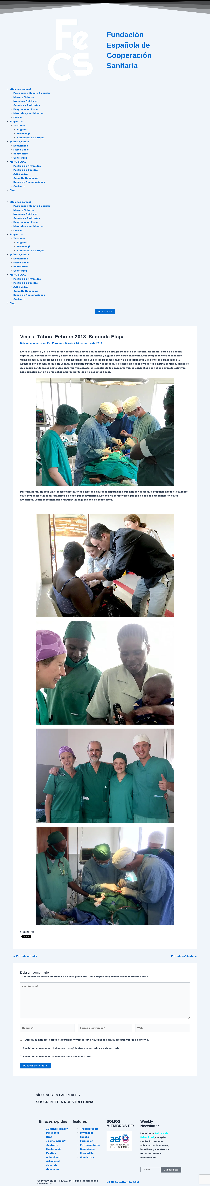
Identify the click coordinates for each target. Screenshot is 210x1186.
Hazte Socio (21, 149)
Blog (12, 190)
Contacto (19, 117)
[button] (105, 198)
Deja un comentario (32, 343)
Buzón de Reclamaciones (29, 182)
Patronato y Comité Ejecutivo (31, 92)
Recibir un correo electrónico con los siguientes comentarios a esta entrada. (71, 1048)
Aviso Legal (20, 173)
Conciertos (20, 157)
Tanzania (19, 125)
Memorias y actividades (28, 113)
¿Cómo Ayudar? (19, 141)
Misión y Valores (23, 97)
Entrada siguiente (184, 956)
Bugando (22, 129)
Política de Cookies (25, 169)
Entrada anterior (25, 956)
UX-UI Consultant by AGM (123, 1181)
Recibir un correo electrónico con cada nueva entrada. (57, 1056)
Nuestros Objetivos (25, 101)
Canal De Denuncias (25, 178)
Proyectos (16, 121)
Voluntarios (20, 153)
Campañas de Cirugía (30, 137)
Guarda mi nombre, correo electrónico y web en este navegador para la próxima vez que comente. (86, 1039)
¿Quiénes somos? (20, 89)
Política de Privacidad (27, 165)
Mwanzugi (23, 133)
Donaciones (20, 145)
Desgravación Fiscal (25, 109)
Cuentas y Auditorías (26, 105)
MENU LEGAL (18, 161)
